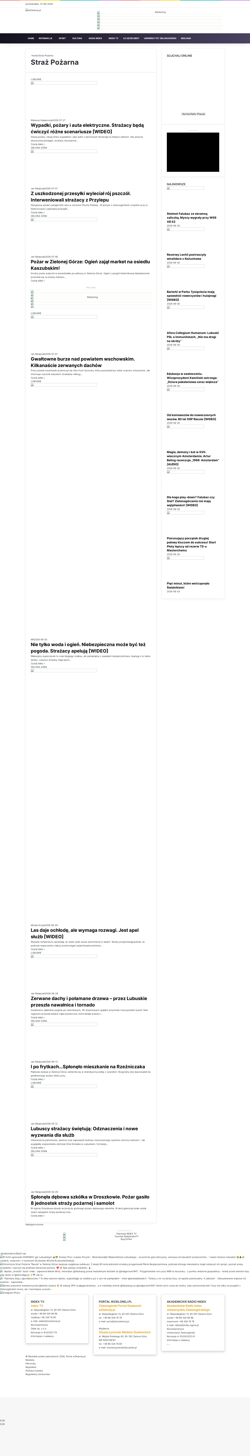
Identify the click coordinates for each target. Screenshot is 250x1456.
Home (34, 55)
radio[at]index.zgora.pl (187, 1325)
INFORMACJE (45, 38)
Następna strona (34, 1224)
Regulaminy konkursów (38, 1374)
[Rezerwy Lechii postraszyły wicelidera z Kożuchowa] (185, 230)
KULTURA (77, 38)
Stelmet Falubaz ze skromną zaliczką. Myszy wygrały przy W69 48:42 (191, 218)
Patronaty (31, 1363)
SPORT (62, 38)
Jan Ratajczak (38, 188)
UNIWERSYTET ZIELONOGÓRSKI (160, 38)
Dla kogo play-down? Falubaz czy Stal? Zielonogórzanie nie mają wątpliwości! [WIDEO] (191, 501)
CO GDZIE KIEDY (131, 38)
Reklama (30, 1360)
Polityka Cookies (34, 1370)
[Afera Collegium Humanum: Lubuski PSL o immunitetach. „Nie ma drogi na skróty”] (185, 308)
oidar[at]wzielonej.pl (49, 1321)
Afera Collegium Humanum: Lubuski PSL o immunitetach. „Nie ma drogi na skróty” (193, 337)
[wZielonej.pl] (33, 10)
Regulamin (31, 1367)
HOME (31, 38)
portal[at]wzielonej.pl (118, 1321)
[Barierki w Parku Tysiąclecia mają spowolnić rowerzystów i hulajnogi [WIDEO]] (185, 267)
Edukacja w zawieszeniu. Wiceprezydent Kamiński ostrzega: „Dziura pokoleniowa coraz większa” (192, 378)
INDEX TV (113, 38)
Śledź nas (21, 1253)
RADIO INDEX (95, 38)
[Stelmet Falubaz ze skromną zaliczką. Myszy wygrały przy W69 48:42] (185, 189)
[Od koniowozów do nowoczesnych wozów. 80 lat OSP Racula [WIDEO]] (185, 390)
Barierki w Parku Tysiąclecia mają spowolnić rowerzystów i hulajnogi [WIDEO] (191, 296)
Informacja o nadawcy (42, 1336)
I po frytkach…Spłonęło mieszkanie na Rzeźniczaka (88, 1066)
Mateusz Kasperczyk (42, 120)
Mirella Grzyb (38, 925)
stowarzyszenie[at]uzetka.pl (122, 1347)
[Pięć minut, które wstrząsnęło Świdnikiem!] (185, 558)
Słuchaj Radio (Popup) (193, 114)
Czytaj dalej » (38, 144)
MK (32, 639)
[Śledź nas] (0, 1253)
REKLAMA (186, 38)
